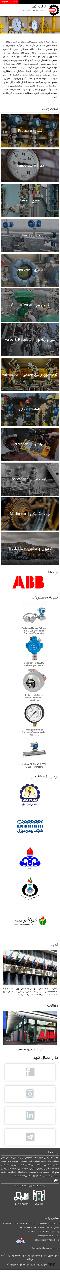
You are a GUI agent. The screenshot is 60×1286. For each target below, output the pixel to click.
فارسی (14, 2)
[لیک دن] (30, 1115)
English (5, 2)
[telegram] (30, 1137)
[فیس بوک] (30, 1072)
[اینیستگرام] (30, 1094)
